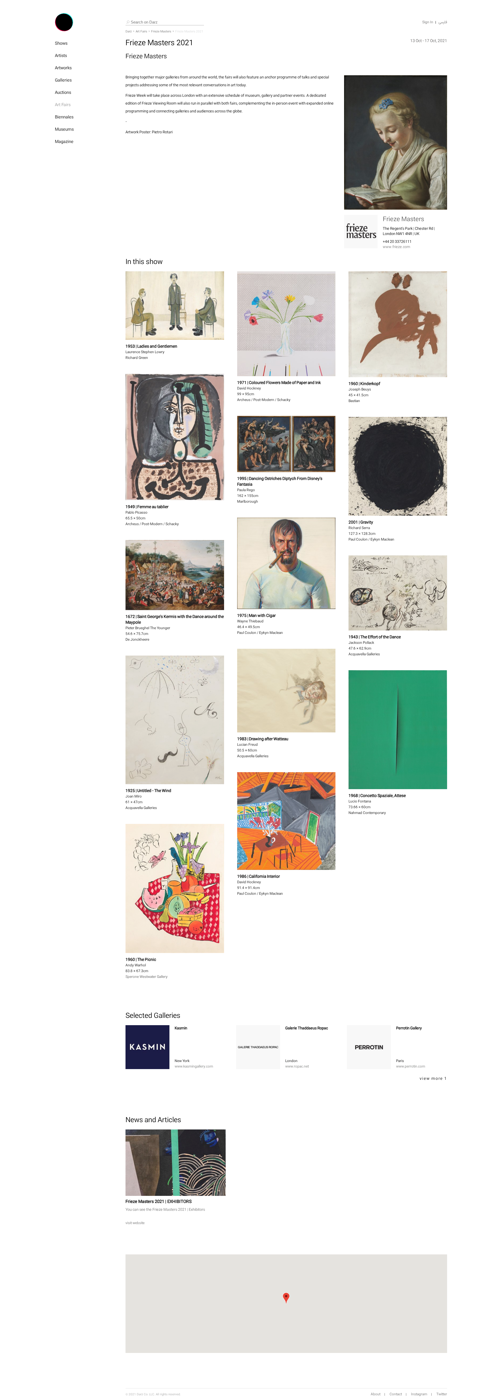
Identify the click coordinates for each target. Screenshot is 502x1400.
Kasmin (181, 1028)
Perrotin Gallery (409, 1028)
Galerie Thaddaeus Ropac (306, 1028)
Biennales (64, 117)
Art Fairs (63, 104)
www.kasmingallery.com (194, 1066)
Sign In (427, 22)
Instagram (419, 1394)
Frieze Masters (161, 31)
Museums (64, 129)
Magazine (64, 141)
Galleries (63, 80)
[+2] (147, 1047)
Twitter (441, 1394)
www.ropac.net (297, 1066)
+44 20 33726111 (397, 241)
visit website (135, 1223)
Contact (396, 1394)
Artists (61, 55)
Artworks (63, 67)
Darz (129, 31)
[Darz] (64, 22)
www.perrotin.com (410, 1066)
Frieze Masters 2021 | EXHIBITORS (159, 1201)
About (375, 1394)
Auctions (63, 92)
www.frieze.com (396, 246)
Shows (61, 43)
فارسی (442, 22)
